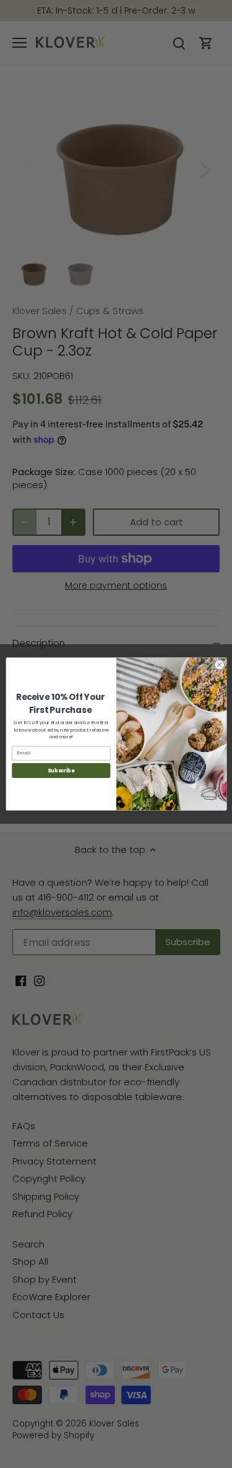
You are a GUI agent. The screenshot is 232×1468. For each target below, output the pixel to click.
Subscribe (61, 770)
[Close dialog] (219, 665)
